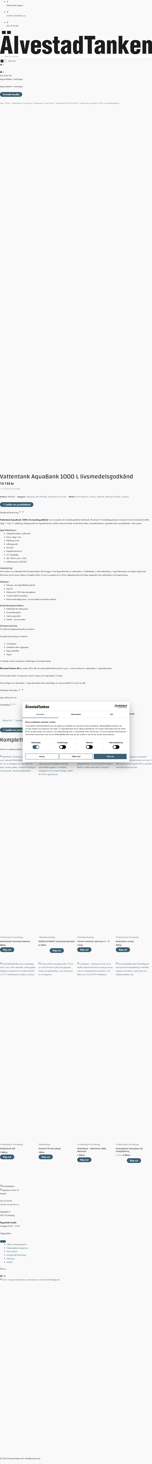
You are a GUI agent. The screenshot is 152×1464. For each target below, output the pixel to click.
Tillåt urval (76, 756)
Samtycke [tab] (40, 714)
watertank (125, 496)
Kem (66, 99)
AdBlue (31, 99)
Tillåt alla (110, 756)
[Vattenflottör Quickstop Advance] (18, 844)
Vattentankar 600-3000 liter (66, 103)
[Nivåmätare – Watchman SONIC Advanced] (95, 1051)
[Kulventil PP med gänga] (57, 1051)
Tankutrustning (44, 1144)
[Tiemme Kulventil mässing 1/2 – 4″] (95, 844)
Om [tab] (111, 714)
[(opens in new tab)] (76, 1367)
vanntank (92, 496)
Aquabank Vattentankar (18, 720)
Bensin (55, 99)
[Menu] (3, 1241)
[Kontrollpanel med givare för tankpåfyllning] (134, 1051)
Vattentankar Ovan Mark (43, 103)
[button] (76, 512)
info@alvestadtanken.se (16, 15)
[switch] (62, 747)
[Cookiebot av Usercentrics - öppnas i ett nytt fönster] (116, 706)
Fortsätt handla (11, 94)
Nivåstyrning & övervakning (11, 937)
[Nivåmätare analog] (134, 844)
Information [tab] (76, 714)
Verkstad (77, 99)
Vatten (19, 99)
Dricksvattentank (82, 496)
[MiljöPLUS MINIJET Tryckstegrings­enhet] (57, 844)
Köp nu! (7, 949)
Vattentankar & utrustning (21, 103)
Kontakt (131, 99)
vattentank (100, 496)
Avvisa (42, 756)
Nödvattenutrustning (47, 937)
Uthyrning (93, 99)
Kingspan (65, 668)
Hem (2, 103)
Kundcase (106, 99)
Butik (8, 103)
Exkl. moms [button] (12, 61)
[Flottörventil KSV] (18, 1051)
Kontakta (44, 575)
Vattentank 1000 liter (113, 496)
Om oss (118, 99)
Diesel (43, 99)
